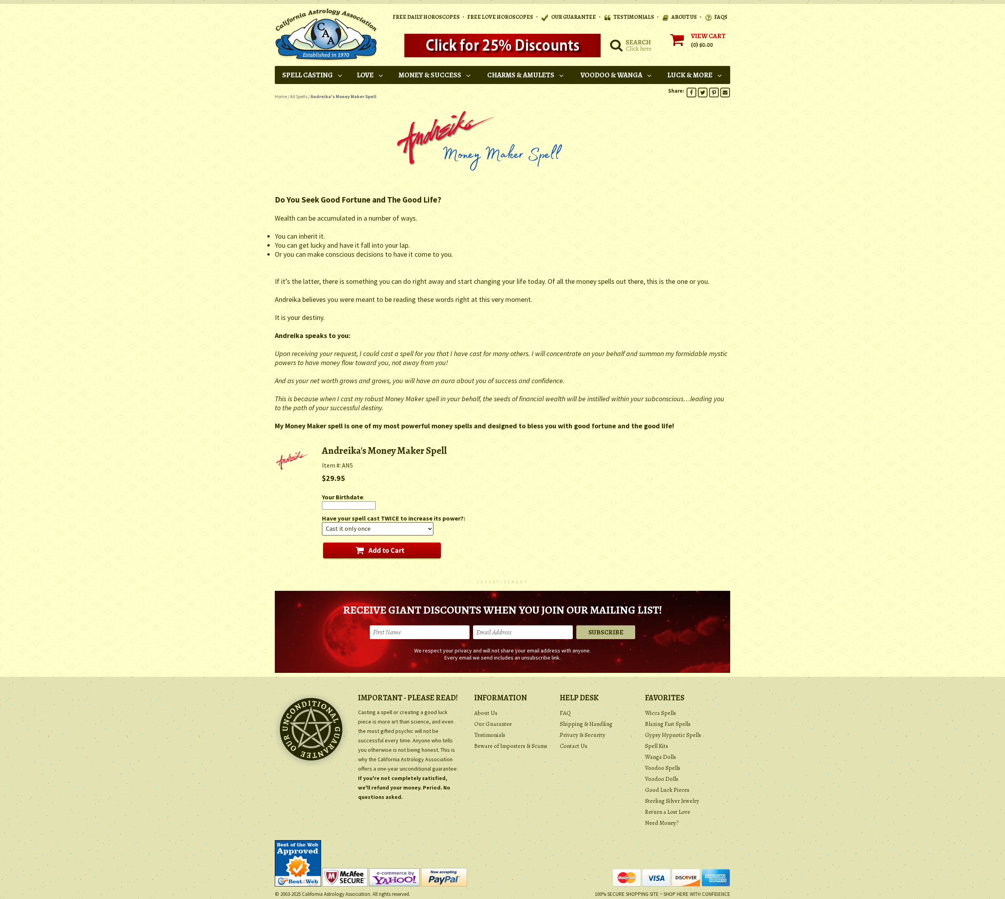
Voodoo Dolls (661, 779)
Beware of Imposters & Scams (510, 746)
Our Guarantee (493, 724)
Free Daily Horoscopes (426, 17)
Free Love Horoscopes (500, 17)
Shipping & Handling (586, 724)
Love (365, 75)
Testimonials (489, 735)
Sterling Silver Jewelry (672, 801)
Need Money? (662, 823)
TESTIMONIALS (633, 17)
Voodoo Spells (662, 768)
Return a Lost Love (667, 812)
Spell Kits (656, 746)
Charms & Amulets (520, 75)
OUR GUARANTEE (573, 17)
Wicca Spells (660, 713)
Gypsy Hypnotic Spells (673, 735)
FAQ (565, 713)
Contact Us (573, 746)
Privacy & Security (582, 735)
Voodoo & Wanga (611, 75)
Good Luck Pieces (667, 790)
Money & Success (429, 75)
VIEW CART (708, 35)
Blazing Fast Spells (668, 724)
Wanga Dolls (660, 757)
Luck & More (690, 75)
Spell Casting (307, 75)
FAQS (720, 17)
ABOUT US (684, 17)
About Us (485, 713)
